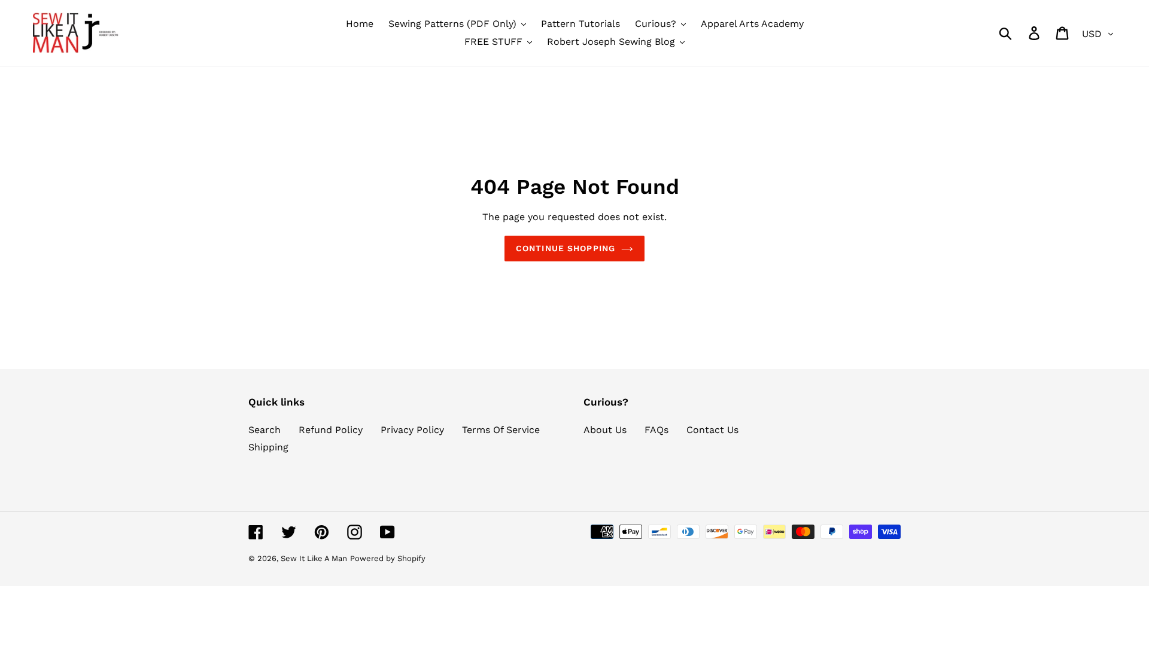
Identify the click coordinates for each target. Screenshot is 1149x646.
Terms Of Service (501, 429)
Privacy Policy (412, 429)
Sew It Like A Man (314, 558)
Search (264, 429)
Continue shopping (565, 248)
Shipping (268, 447)
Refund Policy (331, 429)
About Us (605, 429)
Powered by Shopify (387, 558)
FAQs (656, 429)
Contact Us (712, 429)
